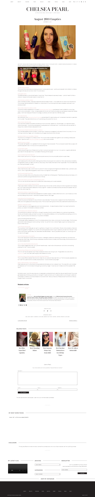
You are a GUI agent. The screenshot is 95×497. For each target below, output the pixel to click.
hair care (41, 316)
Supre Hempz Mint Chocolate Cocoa (26, 198)
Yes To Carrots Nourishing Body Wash (26, 167)
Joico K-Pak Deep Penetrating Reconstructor (28, 243)
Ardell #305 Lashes (22, 93)
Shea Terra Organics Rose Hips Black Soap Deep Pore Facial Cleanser (33, 256)
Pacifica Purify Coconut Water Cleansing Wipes (28, 184)
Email (39, 387)
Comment (20, 370)
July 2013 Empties (21, 287)
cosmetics (36, 316)
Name (19, 387)
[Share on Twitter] (47, 311)
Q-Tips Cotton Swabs (22, 148)
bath (29, 316)
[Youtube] (20, 305)
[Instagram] (19, 305)
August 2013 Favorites (27, 288)
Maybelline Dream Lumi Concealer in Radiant (28, 136)
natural (54, 316)
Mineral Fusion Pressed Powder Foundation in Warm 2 (30, 129)
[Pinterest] (26, 305)
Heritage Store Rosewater (23, 87)
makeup (45, 316)
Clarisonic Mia (21, 253)
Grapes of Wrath (73, 320)
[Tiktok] (22, 305)
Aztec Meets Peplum (22, 320)
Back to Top (85, 495)
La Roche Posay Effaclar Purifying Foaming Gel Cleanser (30, 250)
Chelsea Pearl (47, 9)
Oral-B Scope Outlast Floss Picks (25, 173)
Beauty (50, 314)
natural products (61, 316)
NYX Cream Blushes (22, 115)
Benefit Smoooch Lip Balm (24, 142)
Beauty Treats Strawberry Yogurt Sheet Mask (28, 262)
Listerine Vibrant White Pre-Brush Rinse (27, 159)
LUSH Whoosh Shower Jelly (24, 226)
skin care (67, 316)
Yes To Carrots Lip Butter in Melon (25, 100)
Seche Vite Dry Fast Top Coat (24, 122)
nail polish (50, 316)
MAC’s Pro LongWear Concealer (36, 139)
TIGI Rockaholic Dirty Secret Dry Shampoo (27, 210)
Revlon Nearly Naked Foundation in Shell (27, 107)
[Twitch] (24, 305)
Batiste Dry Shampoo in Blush (24, 204)
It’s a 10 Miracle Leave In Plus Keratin (26, 236)
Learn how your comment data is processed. (44, 397)
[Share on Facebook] (50, 311)
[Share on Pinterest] (44, 311)
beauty (32, 316)
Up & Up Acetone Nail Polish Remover (26, 154)
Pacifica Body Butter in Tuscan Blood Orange (28, 192)
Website (59, 387)
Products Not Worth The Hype (46, 109)
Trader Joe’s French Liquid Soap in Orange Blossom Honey (31, 179)
